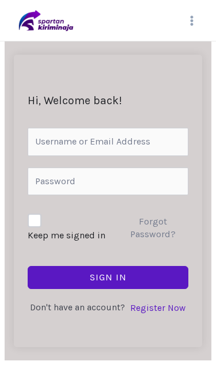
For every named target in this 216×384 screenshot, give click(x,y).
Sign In (108, 277)
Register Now (157, 308)
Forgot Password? (153, 227)
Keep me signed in (66, 235)
